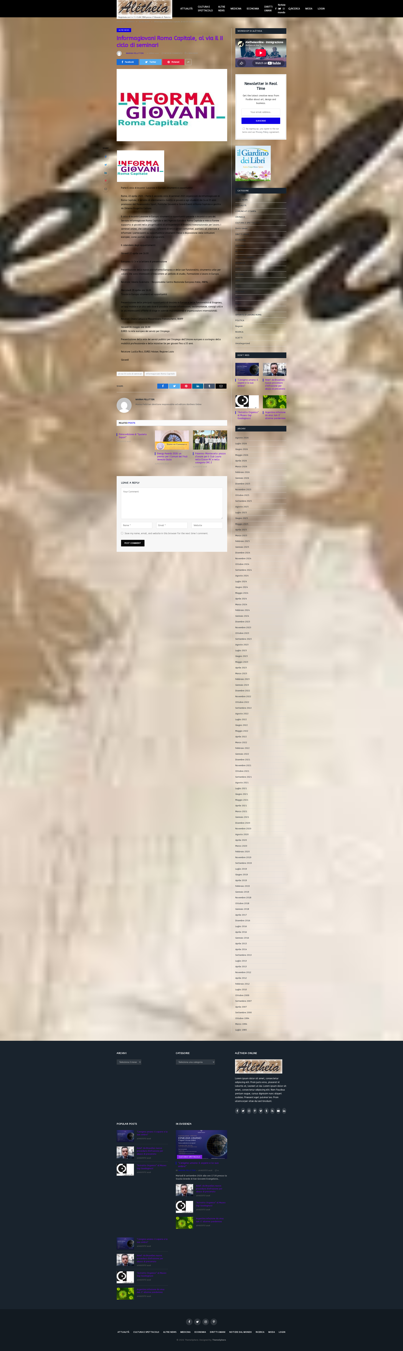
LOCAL (238, 286)
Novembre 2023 (243, 627)
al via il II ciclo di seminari (130, 374)
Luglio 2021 (241, 788)
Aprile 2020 (241, 840)
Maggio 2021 (241, 800)
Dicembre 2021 (242, 759)
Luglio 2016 (241, 926)
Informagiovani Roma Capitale (160, 374)
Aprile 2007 (241, 1007)
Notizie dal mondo (281, 8)
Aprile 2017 (241, 915)
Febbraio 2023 (242, 679)
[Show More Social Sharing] (188, 62)
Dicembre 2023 (242, 621)
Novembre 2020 (243, 828)
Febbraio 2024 (242, 610)
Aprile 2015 (241, 943)
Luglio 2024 (241, 581)
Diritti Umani (241, 228)
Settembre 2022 (243, 708)
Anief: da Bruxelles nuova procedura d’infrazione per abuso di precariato (275, 384)
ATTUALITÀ (186, 8)
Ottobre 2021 (242, 771)
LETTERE (239, 274)
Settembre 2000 (243, 1012)
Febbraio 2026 (242, 472)
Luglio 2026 (241, 443)
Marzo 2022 (241, 742)
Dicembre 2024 (242, 552)
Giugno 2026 (241, 449)
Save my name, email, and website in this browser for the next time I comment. (166, 533)
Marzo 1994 (241, 1024)
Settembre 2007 (243, 1001)
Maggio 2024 (241, 593)
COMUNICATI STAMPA (245, 211)
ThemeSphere (219, 1340)
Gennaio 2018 (242, 909)
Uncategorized (242, 343)
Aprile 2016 (241, 932)
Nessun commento (173, 53)
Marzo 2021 (241, 811)
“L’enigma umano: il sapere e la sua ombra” (248, 383)
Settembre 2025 (243, 501)
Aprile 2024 (241, 598)
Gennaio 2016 (242, 938)
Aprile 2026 (241, 461)
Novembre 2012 (243, 972)
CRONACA (240, 217)
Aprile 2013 (241, 966)
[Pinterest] (105, 181)
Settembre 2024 (243, 570)
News (238, 303)
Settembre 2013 (243, 955)
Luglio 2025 (241, 512)
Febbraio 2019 (242, 886)
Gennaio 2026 (242, 478)
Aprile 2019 (241, 880)
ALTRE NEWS (221, 8)
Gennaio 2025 (242, 547)
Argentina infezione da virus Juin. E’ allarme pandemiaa (275, 415)
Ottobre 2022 (242, 702)
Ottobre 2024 (242, 564)
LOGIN (321, 8)
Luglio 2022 (241, 719)
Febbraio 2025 (242, 541)
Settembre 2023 (243, 639)
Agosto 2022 (242, 713)
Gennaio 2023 (242, 685)
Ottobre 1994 (242, 1018)
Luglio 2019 (241, 869)
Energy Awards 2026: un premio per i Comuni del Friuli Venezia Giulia (172, 456)
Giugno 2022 (241, 725)
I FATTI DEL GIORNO (244, 257)
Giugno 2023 (241, 656)
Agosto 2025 (242, 507)
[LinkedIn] (105, 173)
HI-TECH (239, 251)
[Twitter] (105, 165)
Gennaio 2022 (242, 754)
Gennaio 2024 (242, 616)
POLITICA (239, 320)
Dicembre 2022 (242, 690)
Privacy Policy (262, 132)
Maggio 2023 (241, 662)
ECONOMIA (253, 8)
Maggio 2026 (241, 455)
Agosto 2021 (242, 782)
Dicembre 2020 (242, 823)
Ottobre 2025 (242, 495)
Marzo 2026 (241, 466)
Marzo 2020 (241, 846)
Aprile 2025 (241, 529)
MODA (308, 8)
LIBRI (237, 280)
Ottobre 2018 (242, 903)
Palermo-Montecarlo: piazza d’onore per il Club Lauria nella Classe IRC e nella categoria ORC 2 (210, 458)
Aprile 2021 (241, 805)
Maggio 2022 (241, 731)
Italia (237, 269)
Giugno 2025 (241, 518)
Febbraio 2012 (242, 984)
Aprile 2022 (241, 736)
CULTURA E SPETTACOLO (205, 8)
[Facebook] (105, 157)
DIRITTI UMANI (268, 8)
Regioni (239, 326)
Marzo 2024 (241, 604)
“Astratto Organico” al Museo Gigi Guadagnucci (248, 415)
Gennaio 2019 (242, 892)
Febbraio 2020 (242, 851)
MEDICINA (235, 8)
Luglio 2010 (241, 989)
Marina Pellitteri (135, 53)
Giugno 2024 (241, 587)
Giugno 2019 (241, 874)
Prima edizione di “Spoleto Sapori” (133, 436)
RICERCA (295, 8)
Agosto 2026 (242, 438)
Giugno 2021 (241, 794)
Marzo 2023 (241, 673)
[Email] (105, 189)
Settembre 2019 (243, 863)
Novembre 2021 (243, 765)
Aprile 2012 (241, 978)
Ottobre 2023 (242, 633)
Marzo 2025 (241, 535)
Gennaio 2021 (242, 817)
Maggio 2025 (241, 524)
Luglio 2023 (241, 650)
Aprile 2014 (241, 949)
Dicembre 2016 (242, 920)
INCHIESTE (240, 263)
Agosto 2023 (242, 644)
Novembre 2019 (243, 857)
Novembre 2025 (243, 489)
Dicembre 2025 (242, 484)
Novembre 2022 (243, 696)
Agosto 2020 (242, 834)
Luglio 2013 (241, 961)
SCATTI (238, 338)
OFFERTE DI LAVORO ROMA (248, 315)
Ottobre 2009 (242, 995)
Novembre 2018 (243, 897)
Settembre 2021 (243, 777)
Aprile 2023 (241, 667)
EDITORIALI (240, 246)
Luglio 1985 (241, 1030)
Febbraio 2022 (242, 748)
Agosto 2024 (242, 575)
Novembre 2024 (243, 558)
